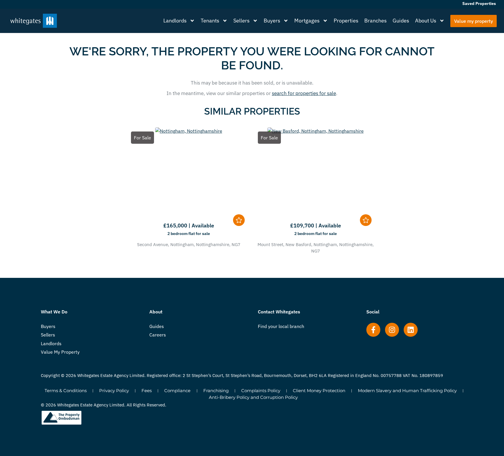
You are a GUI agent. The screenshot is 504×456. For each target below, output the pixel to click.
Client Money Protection (319, 390)
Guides (401, 20)
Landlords (175, 20)
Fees (146, 390)
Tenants (210, 20)
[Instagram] (392, 330)
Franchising (216, 390)
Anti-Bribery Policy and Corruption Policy (253, 397)
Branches (375, 20)
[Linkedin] (411, 330)
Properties (346, 20)
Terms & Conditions (66, 390)
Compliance (177, 390)
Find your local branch (281, 326)
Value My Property (60, 352)
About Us (425, 20)
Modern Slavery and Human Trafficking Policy (407, 390)
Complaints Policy (260, 390)
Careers (157, 335)
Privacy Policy (114, 390)
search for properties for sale (304, 93)
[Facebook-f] (373, 330)
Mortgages (307, 20)
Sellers (241, 20)
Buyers (272, 20)
